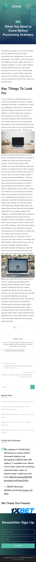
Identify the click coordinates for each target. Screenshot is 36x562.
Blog (18, 21)
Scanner (21, 350)
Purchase (14, 350)
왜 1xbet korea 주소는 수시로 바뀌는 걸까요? (17, 402)
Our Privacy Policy (18, 559)
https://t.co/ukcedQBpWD (21, 477)
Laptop (7, 350)
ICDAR (16, 7)
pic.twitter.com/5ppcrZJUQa (16, 480)
